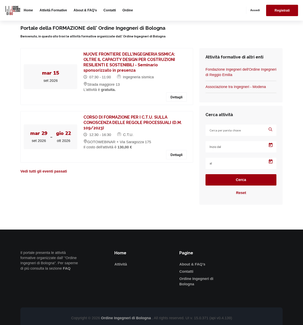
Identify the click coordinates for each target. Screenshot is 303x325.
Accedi (255, 10)
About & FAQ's (85, 10)
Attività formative (53, 10)
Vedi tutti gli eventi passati (43, 171)
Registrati (282, 10)
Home (28, 10)
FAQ (66, 268)
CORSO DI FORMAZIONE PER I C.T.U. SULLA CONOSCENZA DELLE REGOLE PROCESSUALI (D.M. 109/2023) (132, 122)
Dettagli (176, 97)
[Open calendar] (270, 145)
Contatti (109, 10)
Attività (120, 264)
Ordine (127, 10)
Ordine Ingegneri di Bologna (126, 318)
